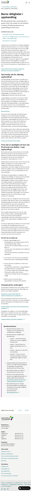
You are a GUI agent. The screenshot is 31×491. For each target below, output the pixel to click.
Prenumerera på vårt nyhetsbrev (9, 475)
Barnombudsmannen (12, 392)
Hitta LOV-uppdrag (6, 473)
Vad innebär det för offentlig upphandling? (13, 34)
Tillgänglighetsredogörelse (16, 484)
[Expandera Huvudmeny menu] (29, 2)
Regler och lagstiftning (7, 453)
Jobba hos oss (18, 482)
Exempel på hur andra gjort (9, 40)
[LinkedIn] (4, 489)
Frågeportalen (5, 466)
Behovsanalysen (5, 111)
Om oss (3, 482)
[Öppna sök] (26, 2)
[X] (2, 489)
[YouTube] (7, 489)
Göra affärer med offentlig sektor (9, 458)
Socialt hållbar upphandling (9, 7)
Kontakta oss (10, 482)
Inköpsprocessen (5, 451)
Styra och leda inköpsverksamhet (9, 456)
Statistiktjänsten (5, 471)
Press (25, 482)
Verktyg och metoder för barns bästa (10, 140)
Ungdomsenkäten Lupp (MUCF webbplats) (12, 319)
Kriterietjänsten (5, 468)
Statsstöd (3, 460)
